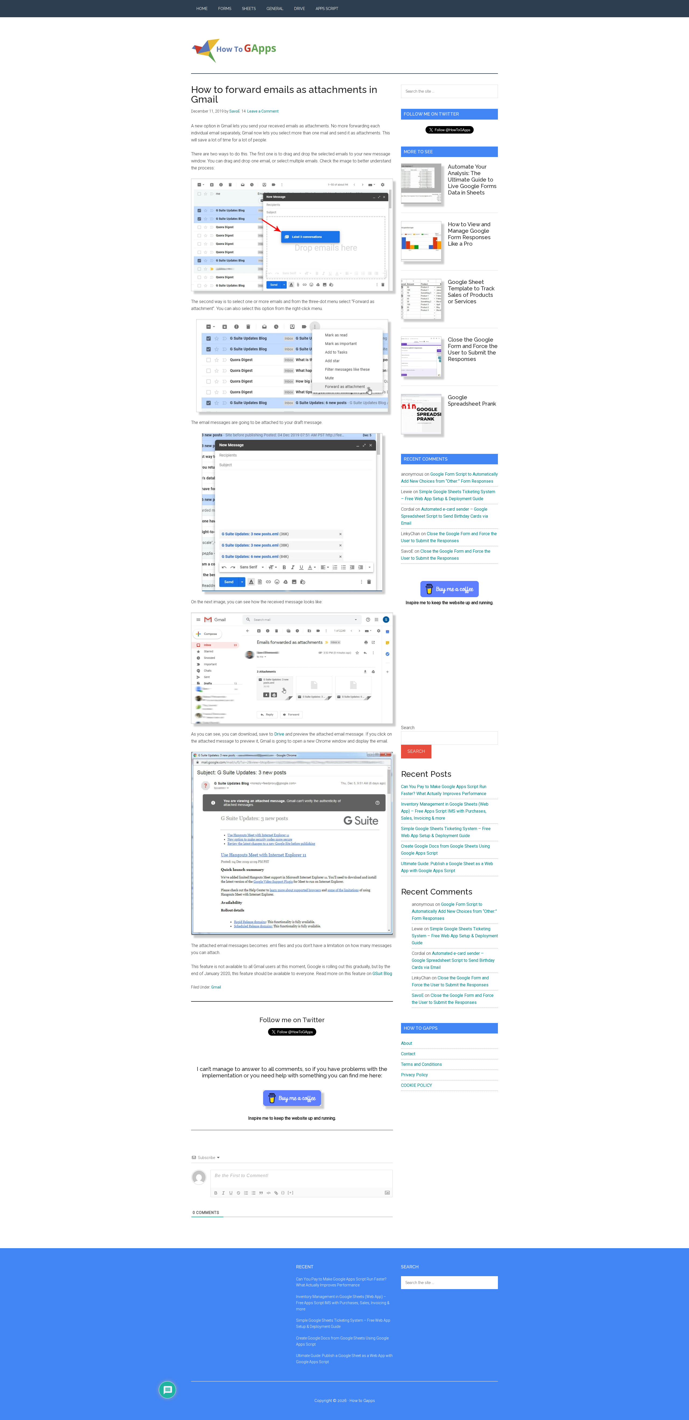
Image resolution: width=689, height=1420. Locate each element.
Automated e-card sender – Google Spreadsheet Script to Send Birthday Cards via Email (444, 516)
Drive (279, 734)
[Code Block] (268, 1193)
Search (407, 727)
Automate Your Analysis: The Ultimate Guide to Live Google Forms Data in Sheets (472, 179)
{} (283, 1193)
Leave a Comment (263, 111)
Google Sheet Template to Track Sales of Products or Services (471, 292)
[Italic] (223, 1193)
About (406, 1043)
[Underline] (231, 1193)
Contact (408, 1053)
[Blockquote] (261, 1193)
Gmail (216, 987)
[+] (291, 1193)
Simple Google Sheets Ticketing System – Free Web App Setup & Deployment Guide (455, 935)
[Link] (276, 1193)
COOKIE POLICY (416, 1085)
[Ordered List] (246, 1193)
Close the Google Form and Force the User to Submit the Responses (473, 349)
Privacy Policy (414, 1074)
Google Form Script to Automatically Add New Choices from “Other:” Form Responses (454, 911)
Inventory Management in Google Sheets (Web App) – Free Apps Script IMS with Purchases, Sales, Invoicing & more (444, 811)
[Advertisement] (449, 668)
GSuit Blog (382, 973)
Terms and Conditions (421, 1064)
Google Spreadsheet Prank (472, 400)
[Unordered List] (253, 1193)
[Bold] (216, 1193)
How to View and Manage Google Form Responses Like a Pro (469, 234)
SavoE (418, 995)
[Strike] (238, 1193)
